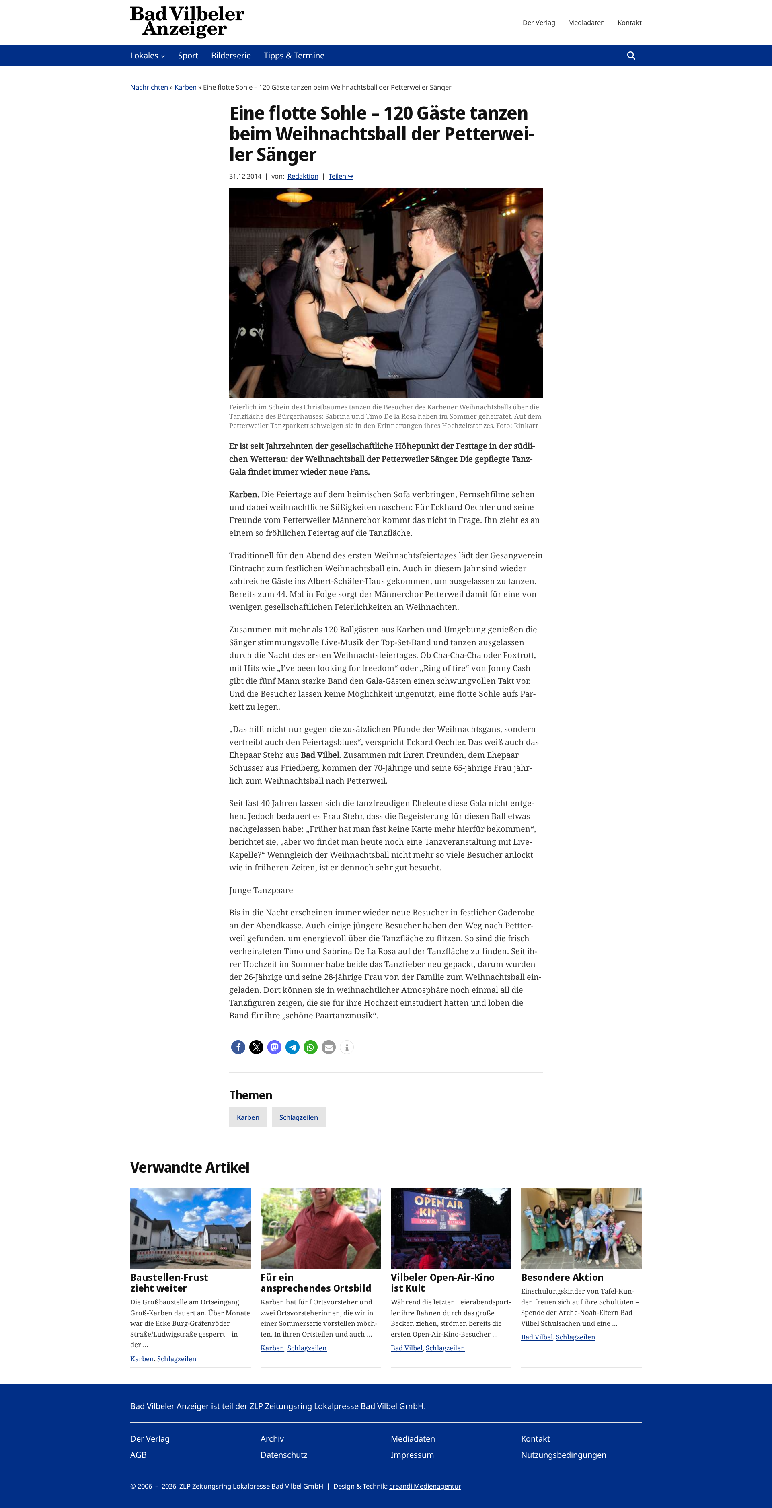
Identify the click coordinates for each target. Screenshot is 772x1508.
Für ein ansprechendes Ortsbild (316, 1283)
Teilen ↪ (341, 176)
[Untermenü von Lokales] (162, 55)
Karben (186, 87)
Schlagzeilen (298, 1117)
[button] (238, 1047)
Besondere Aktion (562, 1277)
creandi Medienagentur (425, 1486)
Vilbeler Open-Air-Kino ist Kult (443, 1283)
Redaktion (302, 176)
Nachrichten (149, 87)
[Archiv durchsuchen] (631, 55)
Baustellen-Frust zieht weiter (169, 1283)
